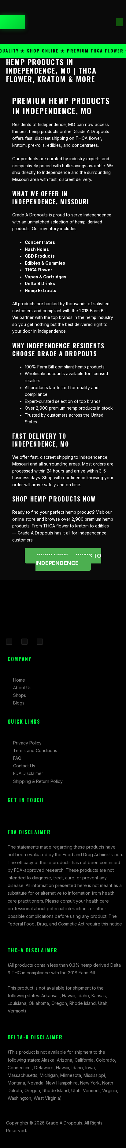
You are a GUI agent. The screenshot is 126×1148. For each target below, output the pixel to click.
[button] (119, 22)
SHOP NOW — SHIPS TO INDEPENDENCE (68, 559)
